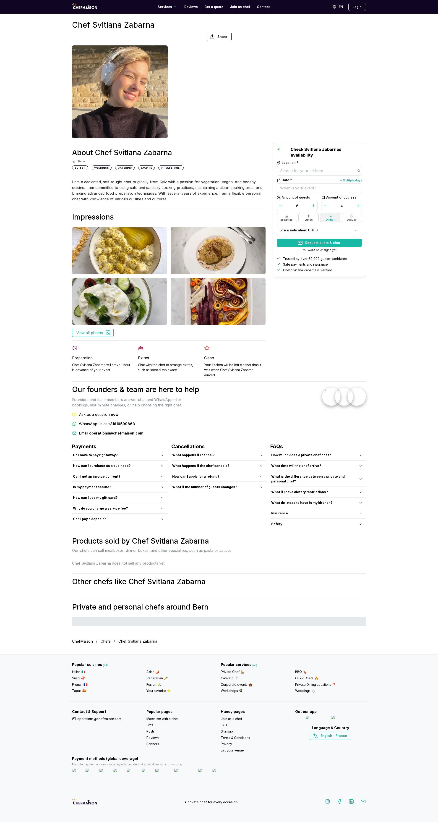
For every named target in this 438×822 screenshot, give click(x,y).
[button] (219, 37)
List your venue (232, 750)
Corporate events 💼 (236, 684)
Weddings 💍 (305, 691)
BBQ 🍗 (301, 672)
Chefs (106, 641)
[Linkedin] (351, 802)
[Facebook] (339, 802)
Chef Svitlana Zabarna (137, 641)
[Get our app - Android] (343, 718)
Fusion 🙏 (153, 684)
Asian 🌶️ (152, 672)
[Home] (84, 6)
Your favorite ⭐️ (158, 691)
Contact (263, 7)
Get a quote (213, 7)
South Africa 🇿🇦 (329, 743)
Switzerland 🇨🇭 (321, 743)
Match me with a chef (162, 719)
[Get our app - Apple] (316, 718)
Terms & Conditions (235, 738)
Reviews (191, 7)
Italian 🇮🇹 (78, 672)
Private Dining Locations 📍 (315, 684)
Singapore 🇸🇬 (345, 743)
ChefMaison (82, 641)
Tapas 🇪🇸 (79, 691)
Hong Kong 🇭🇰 (342, 743)
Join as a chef (231, 719)
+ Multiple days (351, 180)
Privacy (226, 744)
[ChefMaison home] (84, 803)
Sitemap (227, 731)
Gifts (149, 725)
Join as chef (240, 7)
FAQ (224, 725)
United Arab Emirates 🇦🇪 (333, 743)
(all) (105, 665)
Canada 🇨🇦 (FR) (326, 743)
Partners (152, 744)
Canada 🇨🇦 (324, 743)
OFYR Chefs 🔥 (306, 678)
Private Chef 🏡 (232, 672)
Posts (150, 731)
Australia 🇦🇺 (337, 743)
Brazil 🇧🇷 (340, 743)
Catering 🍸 (229, 678)
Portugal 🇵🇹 (316, 743)
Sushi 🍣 (78, 678)
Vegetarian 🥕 (157, 678)
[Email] (363, 802)
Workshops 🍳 (232, 691)
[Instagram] (327, 802)
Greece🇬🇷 (318, 743)
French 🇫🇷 (79, 684)
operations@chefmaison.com (99, 719)
